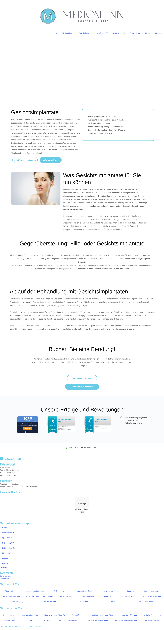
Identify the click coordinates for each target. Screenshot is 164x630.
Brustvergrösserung (11, 596)
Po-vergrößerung (11, 620)
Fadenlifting (77, 615)
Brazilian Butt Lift (128, 596)
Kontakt (158, 33)
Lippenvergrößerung (128, 615)
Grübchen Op (59, 591)
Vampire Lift (30, 620)
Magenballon (8, 615)
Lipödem (112, 601)
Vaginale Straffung (152, 620)
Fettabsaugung (17, 601)
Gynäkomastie (50, 601)
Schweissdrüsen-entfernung (96, 620)
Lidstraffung (83, 601)
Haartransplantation (29, 615)
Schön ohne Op (119, 33)
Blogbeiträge (135, 33)
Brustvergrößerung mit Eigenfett (40, 596)
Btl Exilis (46, 620)
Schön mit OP (102, 33)
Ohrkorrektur (10, 591)
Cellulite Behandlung (152, 615)
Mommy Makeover (145, 601)
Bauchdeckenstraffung (151, 596)
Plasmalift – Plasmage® (67, 620)
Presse (148, 33)
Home (55, 33)
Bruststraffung (66, 596)
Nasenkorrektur (107, 596)
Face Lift (131, 591)
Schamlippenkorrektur (34, 591)
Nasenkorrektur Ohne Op (54, 615)
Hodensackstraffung (83, 591)
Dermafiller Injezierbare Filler (101, 615)
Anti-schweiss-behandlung (126, 620)
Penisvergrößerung (110, 591)
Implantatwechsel (151, 591)
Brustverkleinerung (86, 596)
